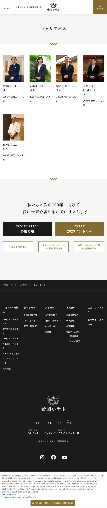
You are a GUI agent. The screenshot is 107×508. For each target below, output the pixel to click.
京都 (69, 423)
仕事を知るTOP (30, 315)
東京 (37, 423)
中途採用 (70, 326)
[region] (53, 489)
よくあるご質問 (73, 341)
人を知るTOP (51, 315)
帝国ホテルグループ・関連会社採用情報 (89, 247)
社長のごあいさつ (95, 310)
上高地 (48, 423)
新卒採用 (70, 320)
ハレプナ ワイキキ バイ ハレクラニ (61, 432)
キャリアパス (51, 326)
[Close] (102, 476)
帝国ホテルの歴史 (10, 338)
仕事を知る (29, 307)
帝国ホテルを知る (10, 310)
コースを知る (30, 320)
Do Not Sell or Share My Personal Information (52, 502)
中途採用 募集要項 (17, 246)
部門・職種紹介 (31, 326)
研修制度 (7, 368)
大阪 (59, 423)
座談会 (48, 331)
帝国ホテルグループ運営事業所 (53, 441)
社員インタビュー (53, 320)
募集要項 (70, 307)
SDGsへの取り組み (11, 353)
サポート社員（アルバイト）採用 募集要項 (53, 247)
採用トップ (8, 285)
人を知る (23, 285)
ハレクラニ (33, 432)
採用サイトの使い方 (95, 322)
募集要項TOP (72, 315)
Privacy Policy (9, 494)
